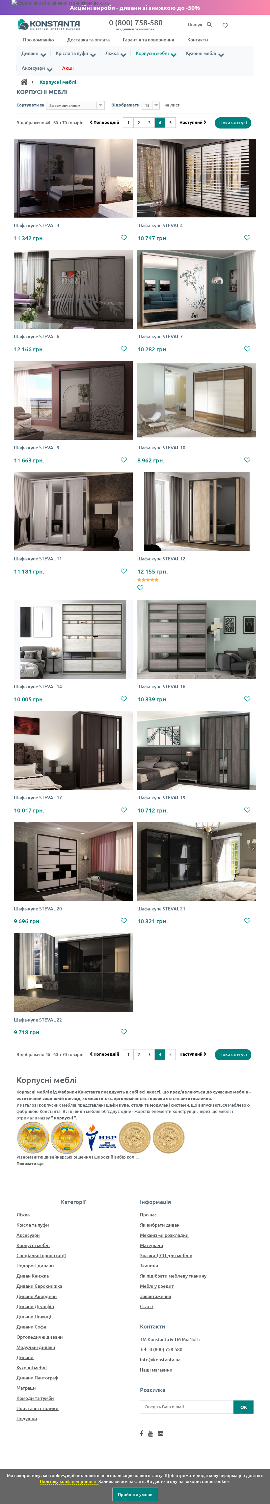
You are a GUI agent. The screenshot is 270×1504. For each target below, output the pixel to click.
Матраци (26, 1388)
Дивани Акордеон (36, 1296)
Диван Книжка (32, 1276)
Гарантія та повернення (148, 39)
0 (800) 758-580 (136, 24)
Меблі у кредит (157, 1286)
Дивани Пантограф (37, 1378)
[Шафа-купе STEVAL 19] (196, 750)
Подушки (26, 1418)
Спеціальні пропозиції (41, 1255)
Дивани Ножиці (33, 1316)
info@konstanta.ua (160, 1359)
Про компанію (38, 39)
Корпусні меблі (152, 53)
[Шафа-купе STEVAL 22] (73, 972)
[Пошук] (209, 24)
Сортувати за (30, 104)
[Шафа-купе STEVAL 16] (196, 639)
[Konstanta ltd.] (52, 24)
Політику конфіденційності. (69, 1481)
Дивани (30, 53)
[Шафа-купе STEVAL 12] (196, 511)
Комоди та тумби (35, 1398)
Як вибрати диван (159, 1225)
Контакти (197, 39)
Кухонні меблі (201, 53)
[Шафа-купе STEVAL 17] (73, 750)
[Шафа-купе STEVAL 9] (73, 400)
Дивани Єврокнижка (39, 1286)
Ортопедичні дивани (39, 1337)
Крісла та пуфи (72, 53)
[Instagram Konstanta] (160, 1433)
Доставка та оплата (88, 39)
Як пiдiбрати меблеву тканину (173, 1276)
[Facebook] (141, 1433)
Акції (68, 68)
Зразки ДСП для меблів (166, 1255)
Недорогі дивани (35, 1265)
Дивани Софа (31, 1327)
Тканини (149, 1265)
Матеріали (151, 1245)
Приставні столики (37, 1408)
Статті (146, 1306)
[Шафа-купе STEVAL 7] (196, 289)
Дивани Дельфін (35, 1306)
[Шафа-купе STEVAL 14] (73, 639)
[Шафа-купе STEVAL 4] (196, 178)
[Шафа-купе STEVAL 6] (73, 289)
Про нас (148, 1214)
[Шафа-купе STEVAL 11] (73, 511)
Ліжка (112, 53)
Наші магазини (156, 1370)
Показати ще (30, 1163)
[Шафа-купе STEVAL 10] (196, 400)
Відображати (125, 104)
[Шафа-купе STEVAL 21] (196, 861)
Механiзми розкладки (164, 1235)
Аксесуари (33, 68)
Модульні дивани (35, 1347)
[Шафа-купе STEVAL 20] (73, 861)
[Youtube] (150, 1433)
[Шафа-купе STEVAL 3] (73, 178)
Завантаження (155, 1296)
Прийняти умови (135, 1494)
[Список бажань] (225, 25)
